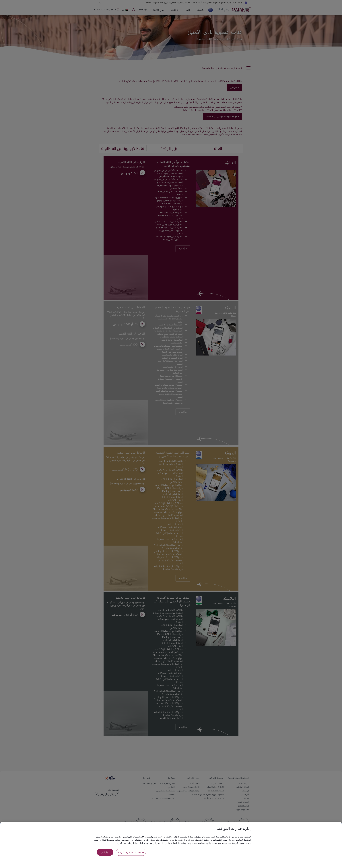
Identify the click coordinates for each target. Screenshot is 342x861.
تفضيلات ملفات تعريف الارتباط (130, 852)
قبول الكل (105, 852)
